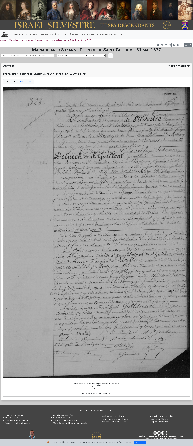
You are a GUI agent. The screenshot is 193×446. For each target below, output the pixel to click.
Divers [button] (75, 34)
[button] (158, 45)
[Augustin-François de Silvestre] (155, 10)
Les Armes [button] (61, 34)
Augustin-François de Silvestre (163, 416)
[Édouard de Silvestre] (170, 10)
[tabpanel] (96, 232)
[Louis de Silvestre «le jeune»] (55, 10)
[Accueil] (89, 25)
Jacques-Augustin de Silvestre (115, 422)
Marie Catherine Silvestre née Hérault (70, 423)
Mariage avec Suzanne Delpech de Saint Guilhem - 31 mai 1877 (63, 40)
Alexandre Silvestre (61, 418)
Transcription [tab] (26, 81)
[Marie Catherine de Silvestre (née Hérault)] (71, 10)
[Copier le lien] (181, 45)
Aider (110, 410)
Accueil (17, 34)
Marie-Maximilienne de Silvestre (115, 419)
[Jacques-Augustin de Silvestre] (139, 10)
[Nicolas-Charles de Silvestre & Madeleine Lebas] (98, 10)
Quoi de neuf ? (105, 34)
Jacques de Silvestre (159, 422)
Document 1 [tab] (10, 81)
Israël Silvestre (11, 418)
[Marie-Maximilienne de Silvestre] (124, 10)
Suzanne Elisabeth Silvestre (17, 423)
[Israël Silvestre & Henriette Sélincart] (15, 10)
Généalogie (14, 40)
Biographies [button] (30, 34)
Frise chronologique (14, 415)
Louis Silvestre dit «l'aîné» (64, 415)
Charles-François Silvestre (16, 420)
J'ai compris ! (140, 442)
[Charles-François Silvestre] (39, 10)
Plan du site (88, 34)
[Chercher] (110, 55)
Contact (120, 34)
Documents (27, 40)
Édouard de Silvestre (159, 419)
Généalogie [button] (46, 34)
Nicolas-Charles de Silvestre (113, 416)
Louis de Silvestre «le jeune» (65, 420)
